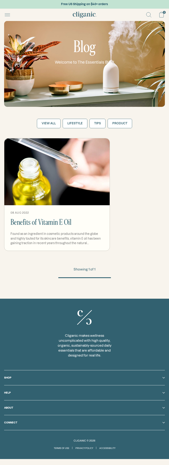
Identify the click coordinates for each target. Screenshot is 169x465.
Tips (97, 123)
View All (49, 123)
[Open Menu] (7, 15)
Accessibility (107, 448)
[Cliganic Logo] (84, 15)
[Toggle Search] (149, 15)
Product (119, 123)
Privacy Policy (84, 448)
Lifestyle (75, 123)
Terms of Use (61, 448)
